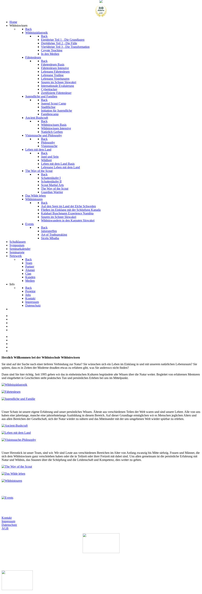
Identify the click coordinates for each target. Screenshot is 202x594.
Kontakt (7, 517)
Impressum (8, 521)
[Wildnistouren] (12, 480)
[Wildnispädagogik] (14, 384)
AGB (5, 528)
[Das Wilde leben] (13, 473)
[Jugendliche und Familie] (18, 398)
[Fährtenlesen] (11, 391)
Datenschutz (9, 524)
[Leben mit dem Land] (16, 432)
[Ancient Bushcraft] (15, 425)
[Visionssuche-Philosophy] (19, 439)
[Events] (7, 497)
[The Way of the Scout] (17, 466)
